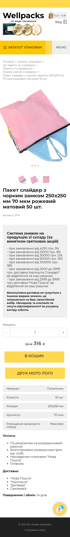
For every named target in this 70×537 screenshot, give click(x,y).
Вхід (58, 22)
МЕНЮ (61, 47)
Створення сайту (35, 530)
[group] (35, 126)
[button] (32, 165)
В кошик (34, 356)
